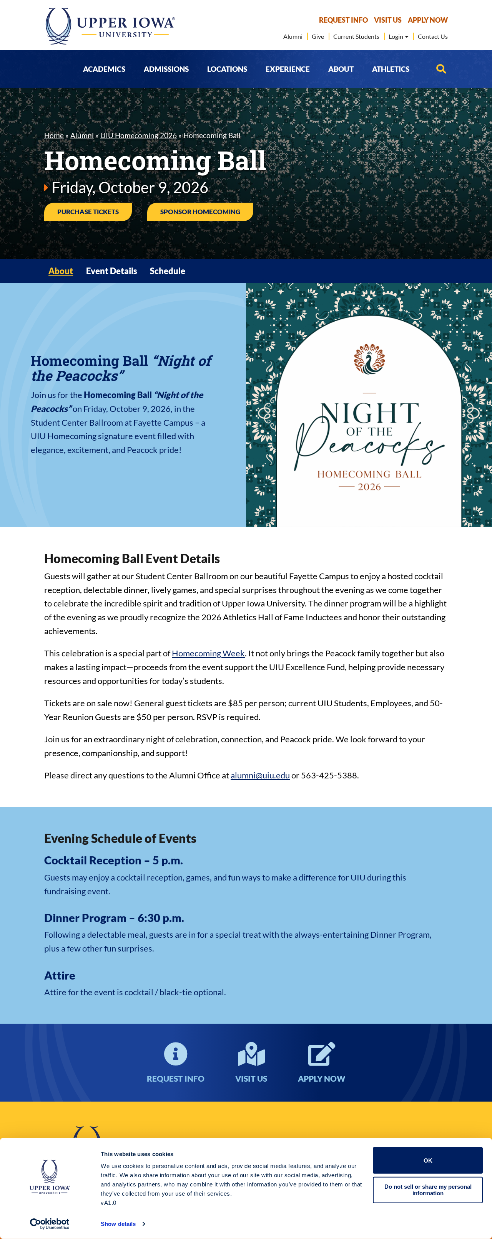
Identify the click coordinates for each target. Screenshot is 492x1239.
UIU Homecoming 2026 (138, 135)
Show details (118, 1224)
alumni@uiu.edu (260, 775)
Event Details (111, 271)
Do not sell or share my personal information (428, 1189)
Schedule (167, 271)
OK (428, 1160)
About (60, 271)
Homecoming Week (208, 653)
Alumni (82, 135)
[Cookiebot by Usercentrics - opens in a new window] (49, 1224)
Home (54, 135)
